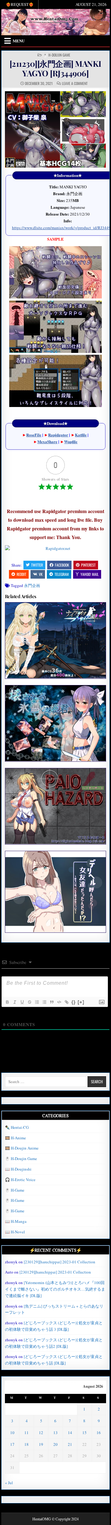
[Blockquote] (51, 1002)
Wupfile (70, 441)
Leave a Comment (75, 83)
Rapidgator (58, 435)
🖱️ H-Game (14, 1190)
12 (41, 1432)
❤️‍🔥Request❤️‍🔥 (20, 4)
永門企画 (32, 585)
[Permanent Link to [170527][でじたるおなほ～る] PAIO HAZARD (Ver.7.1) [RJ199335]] (55, 806)
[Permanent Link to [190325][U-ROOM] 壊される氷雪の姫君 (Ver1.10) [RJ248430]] (55, 723)
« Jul (9, 1482)
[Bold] (7, 1002)
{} (74, 1002)
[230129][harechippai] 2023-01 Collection (59, 1262)
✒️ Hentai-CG (17, 1127)
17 (12, 1444)
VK (41, 574)
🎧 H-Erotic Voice (20, 1179)
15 (84, 1432)
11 (26, 1432)
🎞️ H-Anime (15, 1138)
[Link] (66, 1002)
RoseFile (33, 435)
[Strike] (29, 1002)
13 (55, 1432)
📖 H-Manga (16, 1221)
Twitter (37, 565)
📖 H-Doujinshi (18, 1169)
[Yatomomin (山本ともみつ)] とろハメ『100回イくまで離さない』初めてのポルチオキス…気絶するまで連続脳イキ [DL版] (55, 1289)
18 (26, 1444)
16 (99, 1432)
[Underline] (22, 1002)
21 (70, 1444)
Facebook (62, 565)
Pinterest (88, 565)
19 (41, 1444)
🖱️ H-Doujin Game (56, 55)
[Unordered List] (44, 1002)
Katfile (81, 435)
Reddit (21, 574)
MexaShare (47, 441)
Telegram (62, 574)
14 (70, 1432)
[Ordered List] (36, 1002)
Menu (19, 41)
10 (12, 1432)
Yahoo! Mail (89, 574)
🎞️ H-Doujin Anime (22, 1148)
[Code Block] (59, 1002)
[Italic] (14, 1002)
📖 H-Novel (15, 1232)
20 (55, 1444)
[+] (81, 1002)
